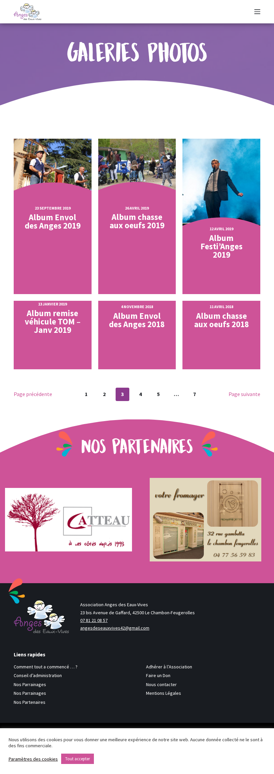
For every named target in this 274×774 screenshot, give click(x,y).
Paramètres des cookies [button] (33, 759)
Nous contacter (161, 684)
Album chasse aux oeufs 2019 (137, 221)
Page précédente (33, 394)
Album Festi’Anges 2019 (221, 246)
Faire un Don (158, 675)
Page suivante (244, 394)
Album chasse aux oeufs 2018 (221, 320)
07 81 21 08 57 (94, 620)
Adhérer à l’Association (169, 667)
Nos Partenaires (29, 702)
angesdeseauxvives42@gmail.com (114, 628)
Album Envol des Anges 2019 (53, 221)
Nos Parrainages (30, 684)
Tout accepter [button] (77, 759)
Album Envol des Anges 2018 (137, 320)
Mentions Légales (163, 693)
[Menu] (257, 12)
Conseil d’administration (38, 675)
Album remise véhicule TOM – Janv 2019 (53, 321)
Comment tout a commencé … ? (46, 667)
